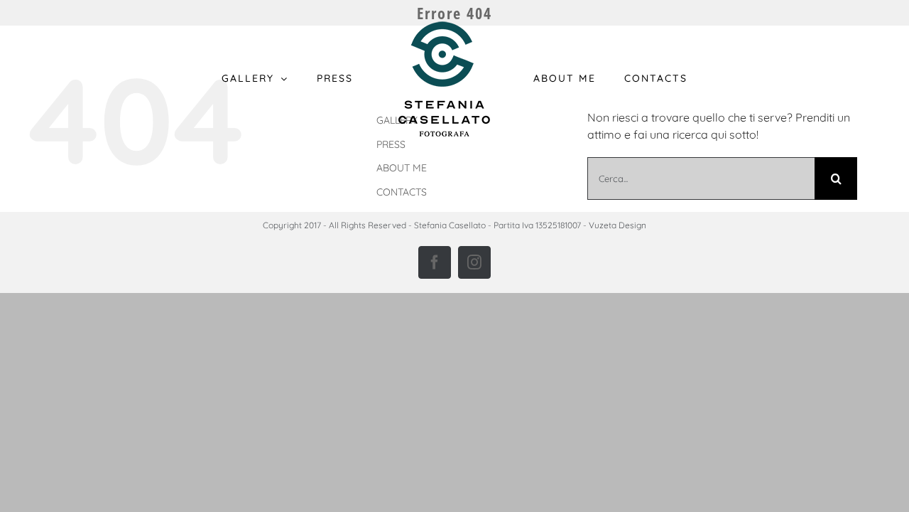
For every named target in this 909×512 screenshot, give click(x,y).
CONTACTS (401, 192)
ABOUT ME (401, 167)
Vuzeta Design (617, 225)
